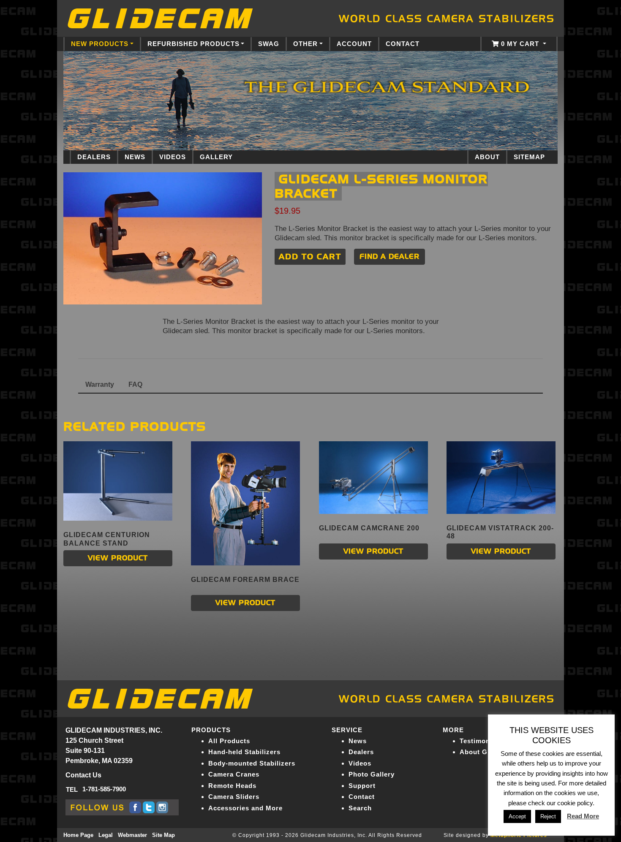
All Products (229, 740)
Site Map (163, 835)
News (135, 157)
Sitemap (529, 157)
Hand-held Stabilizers (244, 751)
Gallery (216, 157)
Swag (268, 44)
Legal (105, 835)
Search (360, 808)
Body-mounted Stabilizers (251, 763)
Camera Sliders (233, 796)
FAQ (135, 384)
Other (305, 44)
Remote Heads (232, 785)
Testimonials (481, 740)
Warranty (99, 384)
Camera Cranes (233, 774)
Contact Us (83, 775)
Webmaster (132, 835)
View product (118, 558)
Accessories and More (245, 808)
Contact (402, 44)
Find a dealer (389, 257)
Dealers (94, 157)
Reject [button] (548, 816)
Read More (583, 816)
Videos (172, 157)
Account (354, 44)
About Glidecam (486, 751)
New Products (99, 44)
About (487, 157)
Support (362, 785)
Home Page (78, 835)
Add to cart (310, 256)
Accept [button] (517, 816)
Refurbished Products (193, 44)
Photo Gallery (372, 774)
